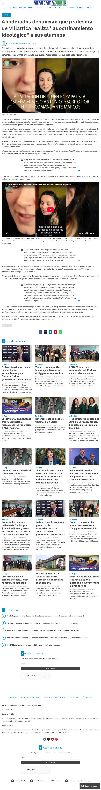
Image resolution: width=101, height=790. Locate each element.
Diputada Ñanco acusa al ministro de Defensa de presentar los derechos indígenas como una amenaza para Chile (50, 476)
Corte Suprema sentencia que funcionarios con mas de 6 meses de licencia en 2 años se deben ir (46, 616)
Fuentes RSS (73, 697)
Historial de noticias (30, 697)
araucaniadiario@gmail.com (79, 781)
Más (88, 7)
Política (22, 7)
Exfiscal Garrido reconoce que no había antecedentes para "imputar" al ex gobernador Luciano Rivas (16, 373)
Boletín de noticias (33, 653)
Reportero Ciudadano (66, 7)
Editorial (40, 7)
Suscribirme (50, 668)
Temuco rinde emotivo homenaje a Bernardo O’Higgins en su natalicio (49, 370)
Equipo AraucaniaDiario (16, 43)
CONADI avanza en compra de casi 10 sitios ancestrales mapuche (82, 370)
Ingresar (88, 697)
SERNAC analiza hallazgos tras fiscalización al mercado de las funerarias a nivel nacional (16, 423)
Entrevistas (51, 7)
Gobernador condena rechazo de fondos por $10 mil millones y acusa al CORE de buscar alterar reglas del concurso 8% (16, 528)
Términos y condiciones (54, 697)
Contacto (81, 7)
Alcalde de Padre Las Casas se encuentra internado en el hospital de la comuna (49, 578)
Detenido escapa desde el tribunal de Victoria (50, 420)
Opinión (31, 7)
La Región (13, 7)
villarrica (7, 325)
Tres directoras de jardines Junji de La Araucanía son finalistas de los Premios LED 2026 (84, 423)
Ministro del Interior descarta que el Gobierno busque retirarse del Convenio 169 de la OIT (83, 475)
